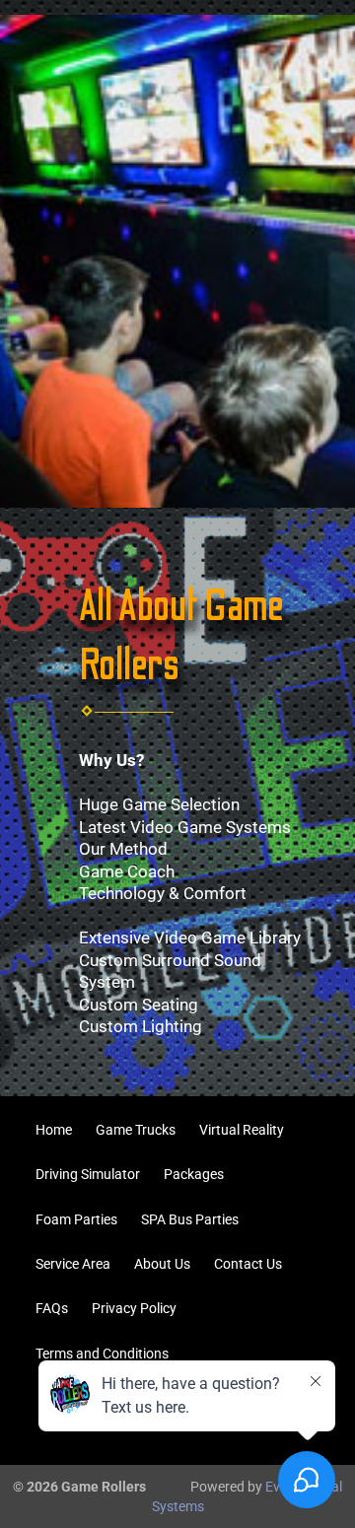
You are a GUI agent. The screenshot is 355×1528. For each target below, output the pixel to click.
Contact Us (248, 1264)
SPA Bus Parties (190, 1219)
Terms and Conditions (102, 1353)
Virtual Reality (241, 1130)
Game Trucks (136, 1130)
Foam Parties (76, 1219)
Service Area (73, 1264)
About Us (162, 1264)
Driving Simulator (88, 1174)
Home (54, 1130)
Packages (194, 1174)
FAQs (52, 1308)
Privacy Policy (134, 1308)
